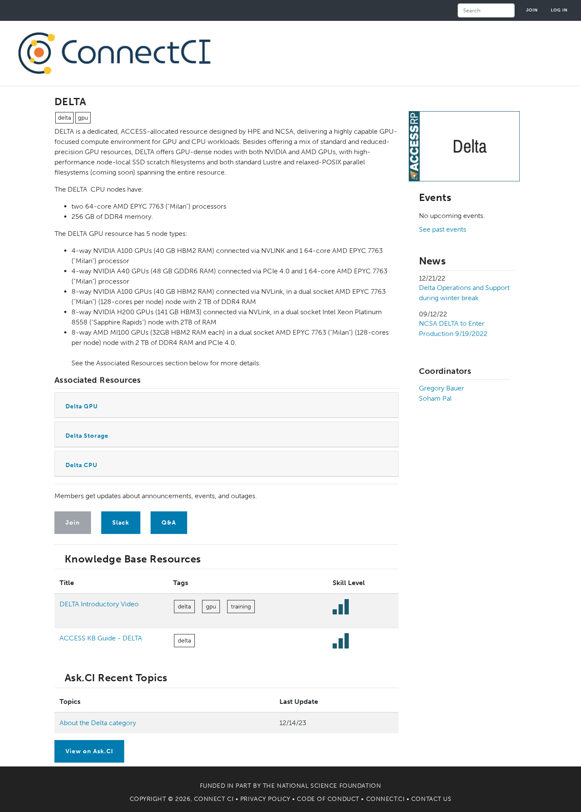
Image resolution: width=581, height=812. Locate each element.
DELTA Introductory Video (99, 604)
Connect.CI (385, 799)
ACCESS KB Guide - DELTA (101, 638)
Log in (559, 10)
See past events (442, 229)
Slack (120, 522)
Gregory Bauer (441, 388)
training (241, 606)
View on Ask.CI (89, 751)
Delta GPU (82, 406)
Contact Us (431, 799)
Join (532, 10)
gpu (83, 117)
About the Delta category (98, 723)
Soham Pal (435, 398)
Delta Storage (87, 435)
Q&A (169, 522)
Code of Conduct (328, 799)
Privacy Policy (265, 799)
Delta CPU (81, 465)
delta (64, 117)
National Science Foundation (329, 785)
